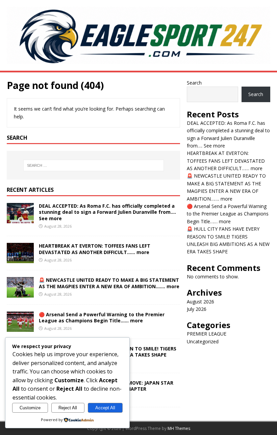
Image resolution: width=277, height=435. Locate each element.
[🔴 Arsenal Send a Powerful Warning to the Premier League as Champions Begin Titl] (20, 327)
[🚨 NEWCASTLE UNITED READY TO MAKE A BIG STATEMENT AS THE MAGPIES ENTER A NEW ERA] (20, 293)
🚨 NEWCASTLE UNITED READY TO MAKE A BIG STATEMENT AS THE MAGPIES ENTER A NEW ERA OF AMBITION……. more (109, 283)
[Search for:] (94, 165)
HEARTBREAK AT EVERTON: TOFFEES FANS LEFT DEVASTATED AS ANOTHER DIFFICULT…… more (94, 249)
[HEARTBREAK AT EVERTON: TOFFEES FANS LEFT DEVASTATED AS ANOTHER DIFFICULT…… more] (20, 259)
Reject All (67, 407)
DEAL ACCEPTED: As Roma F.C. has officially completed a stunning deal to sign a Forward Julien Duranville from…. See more (107, 212)
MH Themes (179, 428)
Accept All (105, 407)
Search (194, 82)
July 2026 (196, 309)
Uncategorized (203, 341)
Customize (30, 407)
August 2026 (200, 301)
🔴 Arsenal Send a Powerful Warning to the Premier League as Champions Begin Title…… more (102, 317)
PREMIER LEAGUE (206, 333)
